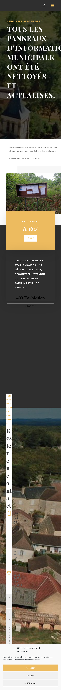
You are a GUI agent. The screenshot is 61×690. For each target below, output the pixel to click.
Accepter (30, 667)
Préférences (30, 683)
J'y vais (30, 238)
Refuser (30, 675)
